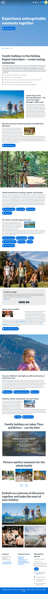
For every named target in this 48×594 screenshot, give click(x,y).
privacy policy (38, 573)
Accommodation (21, 559)
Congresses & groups (22, 561)
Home (3, 48)
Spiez (12, 478)
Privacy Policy (7, 298)
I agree (27, 302)
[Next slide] (26, 485)
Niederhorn (32, 406)
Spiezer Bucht (32, 226)
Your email (38, 561)
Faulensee (45, 369)
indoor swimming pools (21, 321)
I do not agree (21, 302)
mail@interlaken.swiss (6, 563)
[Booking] (46, 2)
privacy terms (29, 444)
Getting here (20, 558)
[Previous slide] (21, 485)
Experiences (7, 48)
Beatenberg (42, 478)
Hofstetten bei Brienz (30, 133)
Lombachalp (21, 117)
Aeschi (46, 286)
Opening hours (21, 556)
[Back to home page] (3, 2)
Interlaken (45, 186)
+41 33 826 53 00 (7, 562)
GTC (27, 559)
